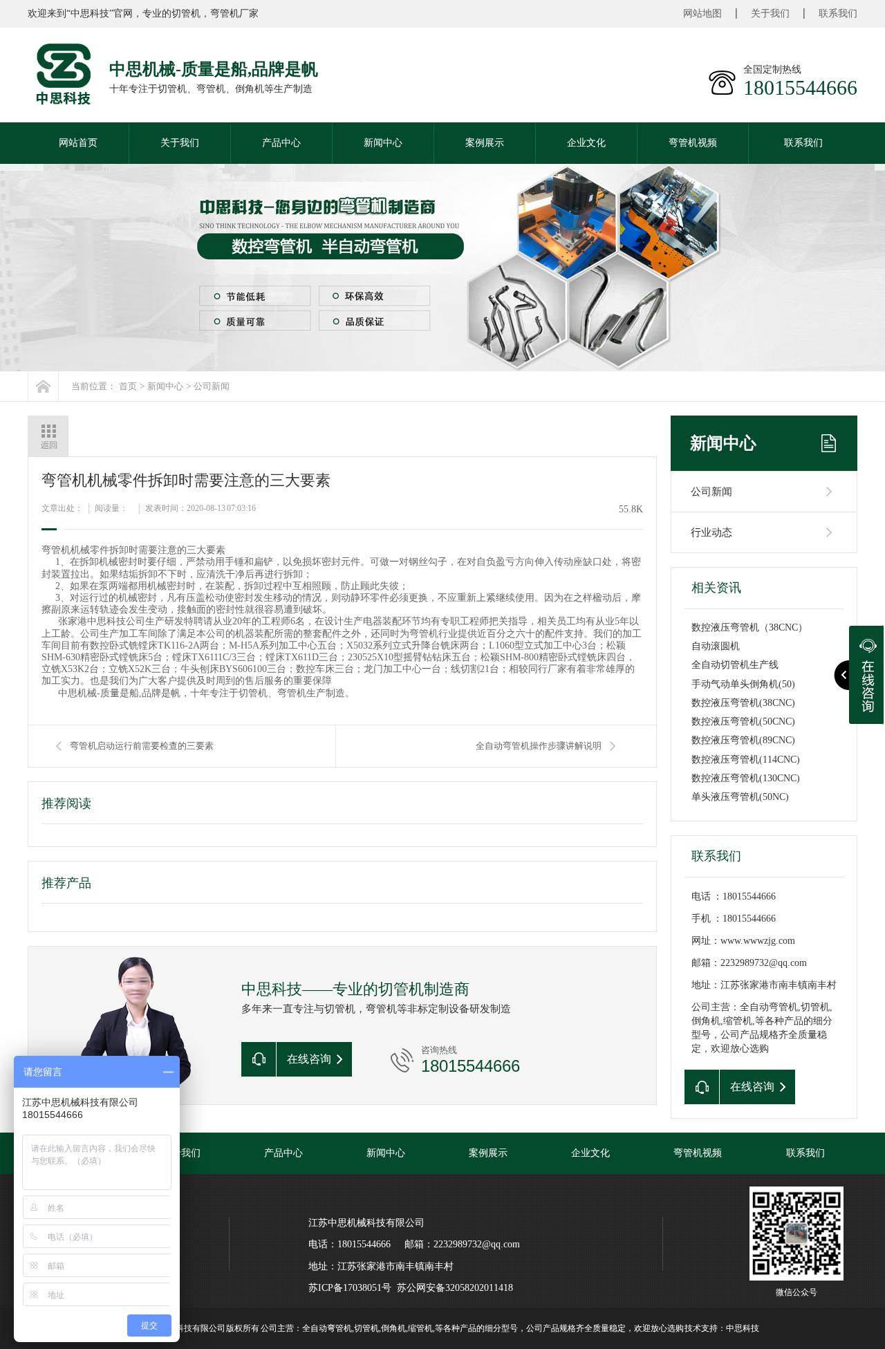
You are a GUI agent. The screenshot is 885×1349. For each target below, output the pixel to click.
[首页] (43, 386)
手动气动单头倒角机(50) (743, 684)
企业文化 (586, 143)
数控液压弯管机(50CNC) (743, 721)
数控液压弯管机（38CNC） (749, 627)
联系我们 (838, 13)
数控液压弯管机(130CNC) (745, 778)
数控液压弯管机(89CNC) (743, 740)
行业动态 (711, 532)
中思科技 (742, 1328)
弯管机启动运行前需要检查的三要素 (142, 746)
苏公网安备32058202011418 (455, 1288)
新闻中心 (383, 143)
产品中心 (281, 143)
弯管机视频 (693, 143)
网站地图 (702, 13)
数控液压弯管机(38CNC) (743, 703)
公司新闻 (212, 386)
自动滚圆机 (715, 646)
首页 (128, 386)
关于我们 (770, 13)
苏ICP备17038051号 (349, 1288)
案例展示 (484, 143)
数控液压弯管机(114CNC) (745, 759)
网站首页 (78, 143)
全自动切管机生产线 (735, 665)
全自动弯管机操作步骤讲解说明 (539, 746)
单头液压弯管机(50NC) (740, 797)
